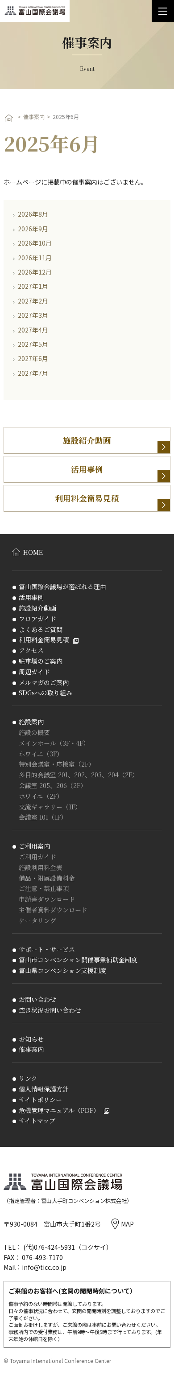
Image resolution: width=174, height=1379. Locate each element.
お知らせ (31, 1039)
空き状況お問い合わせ (50, 1010)
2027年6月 (33, 358)
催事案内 (34, 117)
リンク (28, 1078)
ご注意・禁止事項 (44, 888)
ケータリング (37, 920)
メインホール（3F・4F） (54, 743)
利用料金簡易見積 (87, 498)
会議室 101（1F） (43, 817)
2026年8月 (33, 213)
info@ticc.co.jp (44, 1267)
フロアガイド (37, 619)
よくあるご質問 (40, 629)
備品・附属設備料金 (47, 878)
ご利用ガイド (37, 857)
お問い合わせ (37, 999)
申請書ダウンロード (47, 899)
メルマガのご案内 (44, 682)
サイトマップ (37, 1121)
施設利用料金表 (40, 867)
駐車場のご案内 (40, 661)
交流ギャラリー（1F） (50, 807)
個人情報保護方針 (44, 1089)
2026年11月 (35, 257)
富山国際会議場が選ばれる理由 (62, 587)
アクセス (31, 650)
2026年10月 (35, 242)
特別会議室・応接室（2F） (57, 764)
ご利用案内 (34, 846)
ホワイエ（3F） (41, 754)
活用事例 (87, 469)
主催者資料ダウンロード (53, 910)
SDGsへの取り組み (45, 693)
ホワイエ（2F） (41, 796)
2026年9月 (33, 228)
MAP (127, 1223)
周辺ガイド (34, 672)
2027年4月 (33, 329)
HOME (33, 552)
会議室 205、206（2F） (53, 785)
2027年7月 (33, 373)
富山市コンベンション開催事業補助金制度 (78, 960)
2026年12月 (35, 271)
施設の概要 (34, 732)
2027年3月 (33, 315)
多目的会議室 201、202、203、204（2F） (78, 775)
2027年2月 (33, 300)
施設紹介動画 (87, 440)
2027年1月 (33, 286)
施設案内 (31, 722)
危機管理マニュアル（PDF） (59, 1110)
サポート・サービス (47, 949)
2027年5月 (33, 344)
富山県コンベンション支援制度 (62, 970)
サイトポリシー (40, 1100)
